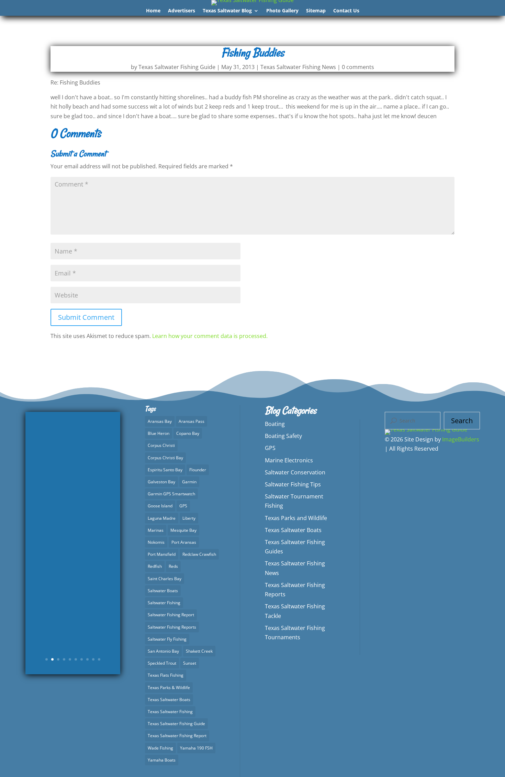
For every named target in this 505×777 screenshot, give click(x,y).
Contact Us (346, 11)
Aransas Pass (191, 421)
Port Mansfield (162, 554)
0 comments (358, 67)
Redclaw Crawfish (199, 554)
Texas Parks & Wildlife (169, 687)
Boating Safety (283, 436)
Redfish (155, 566)
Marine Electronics (289, 460)
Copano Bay (187, 433)
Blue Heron (158, 433)
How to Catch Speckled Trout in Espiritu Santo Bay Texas (72, 512)
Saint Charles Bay (164, 579)
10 (99, 659)
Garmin (189, 482)
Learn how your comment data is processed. (210, 336)
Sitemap (316, 11)
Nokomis (156, 542)
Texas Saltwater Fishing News (298, 67)
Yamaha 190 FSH (196, 748)
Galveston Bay (161, 482)
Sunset (189, 663)
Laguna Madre (162, 518)
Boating (275, 424)
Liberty (188, 518)
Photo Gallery (282, 11)
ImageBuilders (460, 439)
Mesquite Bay (183, 530)
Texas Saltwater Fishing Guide (176, 67)
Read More (73, 617)
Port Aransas (183, 542)
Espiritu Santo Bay (165, 470)
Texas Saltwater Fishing (170, 711)
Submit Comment (86, 317)
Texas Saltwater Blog (227, 11)
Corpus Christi (161, 445)
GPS (183, 506)
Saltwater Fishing (164, 603)
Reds (173, 566)
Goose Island (160, 506)
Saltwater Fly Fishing (167, 639)
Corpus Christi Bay (165, 458)
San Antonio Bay (163, 651)
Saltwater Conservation (295, 472)
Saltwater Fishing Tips (293, 484)
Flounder (197, 470)
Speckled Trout (162, 663)
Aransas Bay (160, 421)
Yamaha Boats (162, 760)
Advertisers (181, 11)
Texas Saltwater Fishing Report (177, 736)
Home (153, 11)
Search (462, 420)
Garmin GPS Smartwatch (171, 494)
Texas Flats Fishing (165, 675)
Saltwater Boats (163, 591)
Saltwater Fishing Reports (172, 627)
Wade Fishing (160, 748)
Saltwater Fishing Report (171, 615)
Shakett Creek (199, 651)
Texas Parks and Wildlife (296, 518)
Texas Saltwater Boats (169, 699)
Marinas (156, 530)
